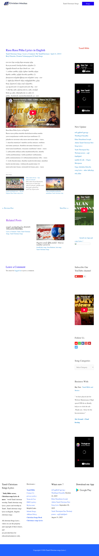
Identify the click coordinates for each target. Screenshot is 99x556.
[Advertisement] (49, 21)
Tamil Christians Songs (71, 3)
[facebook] (83, 343)
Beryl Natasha (10, 56)
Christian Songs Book (34, 517)
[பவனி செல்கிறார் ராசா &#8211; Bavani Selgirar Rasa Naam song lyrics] (15, 183)
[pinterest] (89, 343)
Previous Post (7, 208)
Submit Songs (31, 511)
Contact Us (30, 493)
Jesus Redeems (51, 247)
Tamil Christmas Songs (16, 234)
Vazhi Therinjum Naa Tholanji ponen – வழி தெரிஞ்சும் (82, 152)
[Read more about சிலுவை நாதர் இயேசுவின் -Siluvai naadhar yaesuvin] (50, 232)
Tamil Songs (38, 56)
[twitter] (76, 347)
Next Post (64, 208)
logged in (18, 270)
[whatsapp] (79, 343)
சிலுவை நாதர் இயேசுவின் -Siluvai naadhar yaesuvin (50, 243)
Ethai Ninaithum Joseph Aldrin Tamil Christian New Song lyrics (84, 142)
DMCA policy (31, 502)
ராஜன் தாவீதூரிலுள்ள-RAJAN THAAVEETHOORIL (18, 228)
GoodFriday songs (41, 247)
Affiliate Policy (32, 514)
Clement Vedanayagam (24, 56)
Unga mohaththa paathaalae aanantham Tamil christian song (54, 192)
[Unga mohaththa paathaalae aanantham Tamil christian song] (55, 183)
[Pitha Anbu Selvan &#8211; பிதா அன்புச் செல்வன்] (36, 183)
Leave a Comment (29, 54)
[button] (88, 3)
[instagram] (86, 343)
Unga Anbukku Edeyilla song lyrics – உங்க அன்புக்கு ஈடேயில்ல (84, 170)
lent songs (58, 247)
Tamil (18, 231)
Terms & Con (31, 499)
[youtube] (76, 343)
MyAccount (31, 505)
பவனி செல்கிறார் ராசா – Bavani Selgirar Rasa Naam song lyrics (14, 192)
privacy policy (32, 496)
